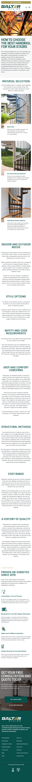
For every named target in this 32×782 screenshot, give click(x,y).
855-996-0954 (18, 705)
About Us (19, 738)
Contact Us (19, 747)
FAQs (3, 756)
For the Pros (5, 750)
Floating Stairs (5, 738)
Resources (19, 741)
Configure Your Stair (7, 744)
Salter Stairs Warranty (22, 744)
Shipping (19, 750)
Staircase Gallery (6, 747)
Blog (3, 753)
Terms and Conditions (22, 753)
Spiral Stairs (5, 741)
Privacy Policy (20, 756)
